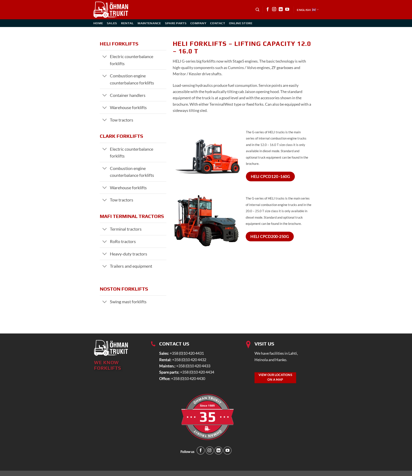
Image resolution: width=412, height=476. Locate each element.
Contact (217, 23)
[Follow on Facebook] (268, 9)
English (304, 10)
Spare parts (175, 23)
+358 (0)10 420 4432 (189, 359)
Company (198, 23)
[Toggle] (104, 57)
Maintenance (149, 23)
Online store (241, 23)
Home (98, 23)
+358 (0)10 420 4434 (197, 372)
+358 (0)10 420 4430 (188, 378)
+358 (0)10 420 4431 (187, 353)
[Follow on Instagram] (274, 9)
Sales (112, 23)
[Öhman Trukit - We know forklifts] (111, 9)
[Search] (257, 9)
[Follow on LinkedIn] (281, 9)
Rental (127, 23)
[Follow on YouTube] (287, 9)
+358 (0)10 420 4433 (193, 365)
